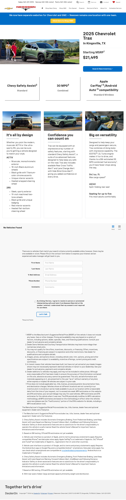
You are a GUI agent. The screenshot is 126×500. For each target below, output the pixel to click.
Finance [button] (81, 8)
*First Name (35, 263)
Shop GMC (62, 8)
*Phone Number (34, 281)
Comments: (36, 287)
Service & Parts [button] (92, 8)
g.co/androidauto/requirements (74, 450)
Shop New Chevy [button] (51, 8)
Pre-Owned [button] (73, 8)
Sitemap (44, 493)
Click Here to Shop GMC (63, 21)
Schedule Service (115, 8)
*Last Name (35, 269)
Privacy (50, 493)
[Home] (42, 8)
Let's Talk (43, 314)
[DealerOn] (11, 493)
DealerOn (37, 493)
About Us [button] (103, 8)
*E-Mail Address (34, 275)
